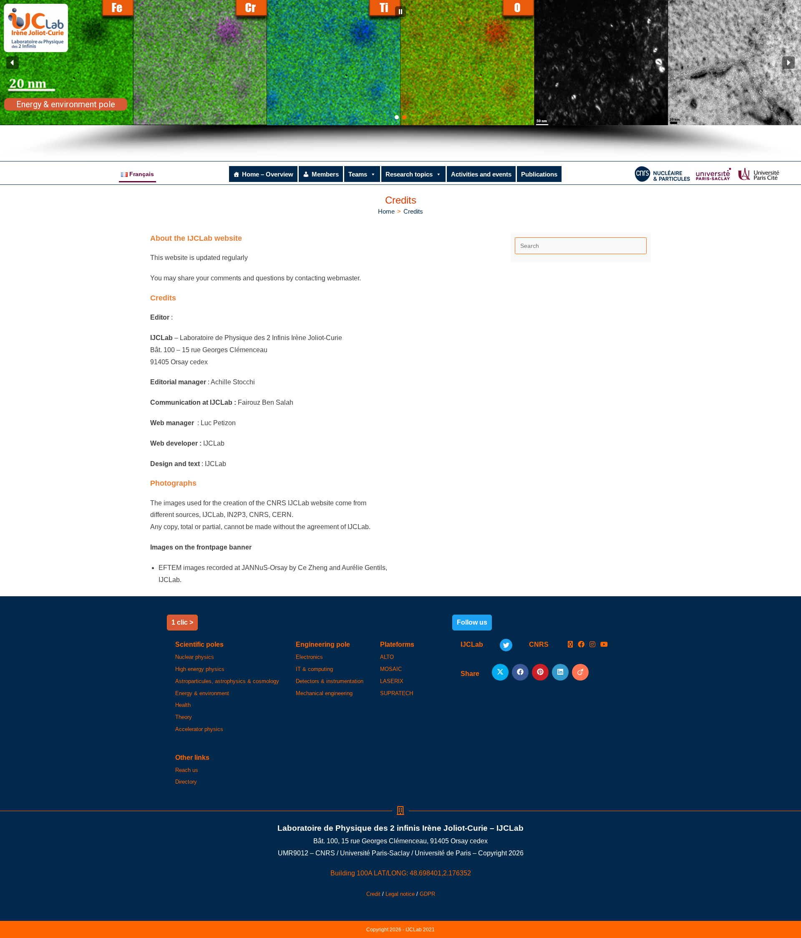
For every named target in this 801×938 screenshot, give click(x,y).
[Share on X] (500, 672)
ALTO (387, 657)
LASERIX (391, 681)
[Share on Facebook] (520, 672)
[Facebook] (581, 645)
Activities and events (481, 174)
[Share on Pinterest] (540, 672)
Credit (373, 894)
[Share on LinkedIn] (560, 672)
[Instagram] (592, 645)
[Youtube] (604, 645)
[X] (570, 645)
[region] (400, 80)
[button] (400, 11)
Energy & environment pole (65, 104)
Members (325, 174)
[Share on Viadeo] (580, 672)
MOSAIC (391, 669)
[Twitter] (506, 645)
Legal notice (400, 894)
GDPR (427, 894)
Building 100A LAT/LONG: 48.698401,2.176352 (400, 873)
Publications (539, 174)
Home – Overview (267, 174)
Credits (413, 211)
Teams (357, 174)
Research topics (409, 174)
